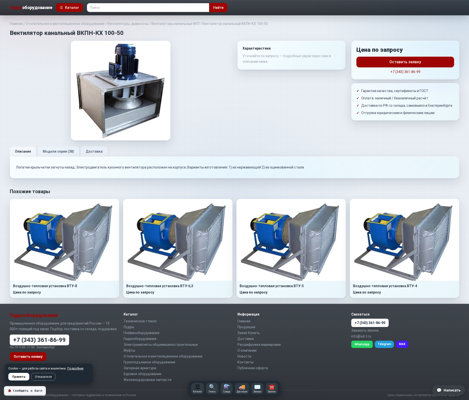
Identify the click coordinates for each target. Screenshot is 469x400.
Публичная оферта (252, 368)
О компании (246, 350)
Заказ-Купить (248, 333)
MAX (402, 344)
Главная (16, 24)
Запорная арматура (140, 368)
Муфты (129, 350)
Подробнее (75, 368)
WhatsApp (362, 344)
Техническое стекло (140, 321)
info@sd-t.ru (361, 336)
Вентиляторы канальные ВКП (175, 24)
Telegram (384, 344)
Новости (244, 356)
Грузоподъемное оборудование (149, 362)
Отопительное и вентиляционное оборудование (65, 24)
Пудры (129, 327)
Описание (23, 151)
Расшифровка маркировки (259, 345)
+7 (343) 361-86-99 (405, 72)
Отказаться (43, 377)
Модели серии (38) (58, 151)
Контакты (245, 362)
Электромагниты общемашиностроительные (161, 345)
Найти (218, 8)
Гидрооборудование (140, 339)
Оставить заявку (405, 62)
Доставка (94, 151)
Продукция (246, 327)
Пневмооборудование (142, 333)
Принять (18, 377)
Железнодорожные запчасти (147, 380)
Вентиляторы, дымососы (128, 24)
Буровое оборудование (142, 374)
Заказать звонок (365, 330)
